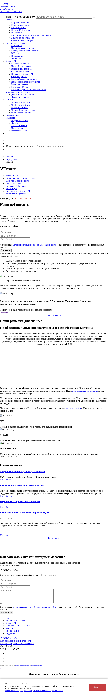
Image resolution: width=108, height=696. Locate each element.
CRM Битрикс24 (19, 76)
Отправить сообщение (11, 11)
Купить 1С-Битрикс (20, 30)
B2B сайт (15, 53)
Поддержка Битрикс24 (22, 74)
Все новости (54, 538)
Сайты (9, 20)
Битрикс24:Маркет (20, 87)
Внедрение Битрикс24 (22, 69)
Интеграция (17, 56)
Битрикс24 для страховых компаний (28, 89)
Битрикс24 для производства (25, 79)
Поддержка (11, 118)
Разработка (16, 45)
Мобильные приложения (18, 92)
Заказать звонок (7, 6)
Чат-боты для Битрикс (21, 105)
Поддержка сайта (19, 120)
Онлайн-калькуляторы (22, 40)
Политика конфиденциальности (18, 691)
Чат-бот (9, 100)
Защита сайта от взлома (22, 38)
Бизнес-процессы (19, 84)
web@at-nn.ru (6, 9)
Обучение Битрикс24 (21, 71)
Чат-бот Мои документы (23, 110)
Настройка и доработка (22, 66)
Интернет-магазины (15, 43)
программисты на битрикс (85, 391)
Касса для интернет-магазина (25, 51)
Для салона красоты (20, 97)
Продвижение (12, 115)
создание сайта (73, 408)
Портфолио (16, 32)
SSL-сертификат (19, 125)
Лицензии (16, 58)
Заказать (4, 312)
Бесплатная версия (20, 63)
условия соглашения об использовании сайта (34, 245)
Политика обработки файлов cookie (17, 643)
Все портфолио (54, 315)
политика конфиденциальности (22, 665)
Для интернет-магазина (22, 94)
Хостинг (15, 123)
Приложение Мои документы (25, 82)
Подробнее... (6, 479)
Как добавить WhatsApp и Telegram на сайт (32, 35)
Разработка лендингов (22, 25)
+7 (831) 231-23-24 (9, 4)
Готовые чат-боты (19, 107)
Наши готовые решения (22, 48)
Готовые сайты (18, 27)
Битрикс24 (11, 61)
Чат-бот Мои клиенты (21, 112)
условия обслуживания (36, 665)
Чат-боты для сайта (20, 102)
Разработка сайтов (20, 22)
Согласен (97, 687)
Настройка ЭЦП (19, 131)
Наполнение (17, 128)
